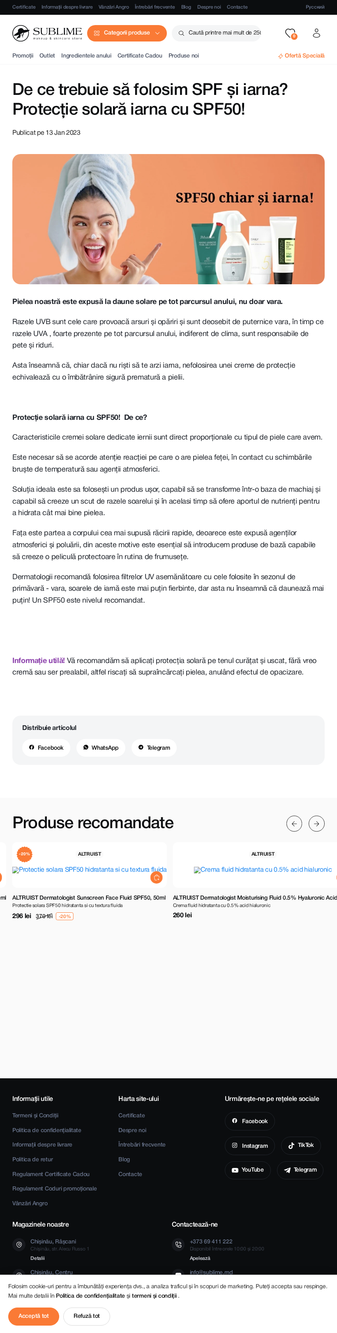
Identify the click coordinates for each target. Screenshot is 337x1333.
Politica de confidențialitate (46, 1130)
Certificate (23, 7)
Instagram (254, 1146)
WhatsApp (105, 748)
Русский (315, 7)
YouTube (253, 1170)
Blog (186, 7)
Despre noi (209, 7)
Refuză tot (87, 1316)
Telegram (158, 748)
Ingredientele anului (86, 56)
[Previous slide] (294, 824)
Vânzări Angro (114, 7)
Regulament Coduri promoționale (54, 1189)
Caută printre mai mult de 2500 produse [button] (225, 33)
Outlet (47, 56)
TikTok (306, 1145)
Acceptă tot (33, 1316)
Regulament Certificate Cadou (51, 1174)
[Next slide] (317, 824)
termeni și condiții (155, 1296)
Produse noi (183, 56)
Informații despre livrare (67, 7)
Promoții (22, 56)
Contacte (237, 7)
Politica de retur (32, 1160)
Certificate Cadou (140, 56)
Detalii (37, 1258)
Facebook (51, 748)
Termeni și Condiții (35, 1116)
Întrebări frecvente (155, 7)
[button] (290, 33)
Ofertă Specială (305, 56)
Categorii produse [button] (127, 33)
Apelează (200, 1258)
